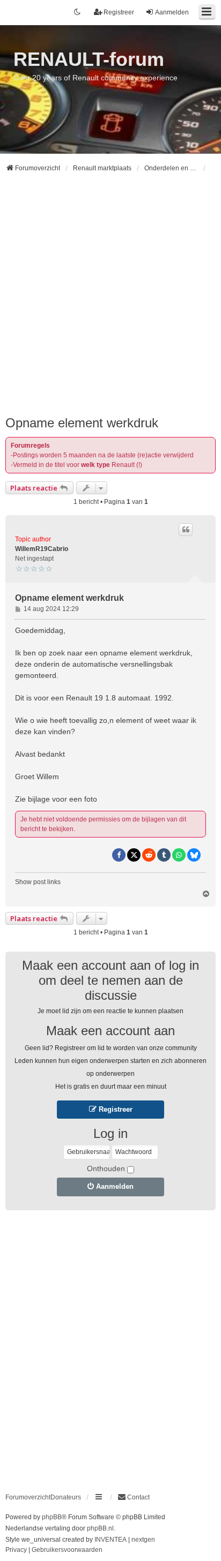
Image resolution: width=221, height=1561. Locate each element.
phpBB (52, 1517)
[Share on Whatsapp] (179, 855)
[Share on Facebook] (119, 855)
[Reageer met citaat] (186, 529)
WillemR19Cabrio (41, 549)
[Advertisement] (110, 298)
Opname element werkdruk (81, 423)
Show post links (38, 882)
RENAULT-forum (88, 59)
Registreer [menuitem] (119, 12)
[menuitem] (133, 1497)
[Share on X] (134, 855)
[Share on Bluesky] (194, 855)
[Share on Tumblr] (164, 855)
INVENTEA (110, 1539)
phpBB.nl (100, 1528)
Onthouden (106, 1168)
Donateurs (65, 1497)
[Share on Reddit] (149, 855)
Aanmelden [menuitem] (172, 12)
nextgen (143, 1539)
